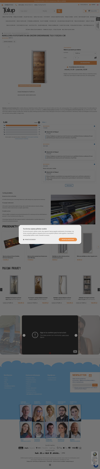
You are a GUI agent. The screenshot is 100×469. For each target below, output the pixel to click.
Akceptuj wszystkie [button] (68, 239)
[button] (29, 239)
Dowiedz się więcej (44, 235)
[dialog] (50, 234)
